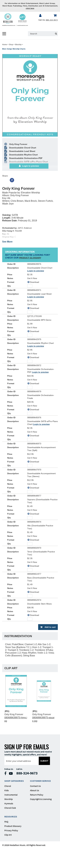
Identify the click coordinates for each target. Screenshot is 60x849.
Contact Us (35, 785)
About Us (34, 790)
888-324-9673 (52, 20)
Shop (11, 45)
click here (30, 8)
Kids (6, 790)
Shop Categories (14, 780)
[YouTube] (11, 774)
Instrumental (10, 794)
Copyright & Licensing (41, 799)
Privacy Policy (11, 830)
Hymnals (8, 803)
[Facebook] (12, 180)
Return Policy (36, 794)
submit (44, 760)
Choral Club (10, 807)
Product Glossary (12, 826)
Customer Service (40, 780)
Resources (10, 816)
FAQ (6, 821)
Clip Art (8, 834)
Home (4, 45)
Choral (7, 785)
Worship (18, 45)
